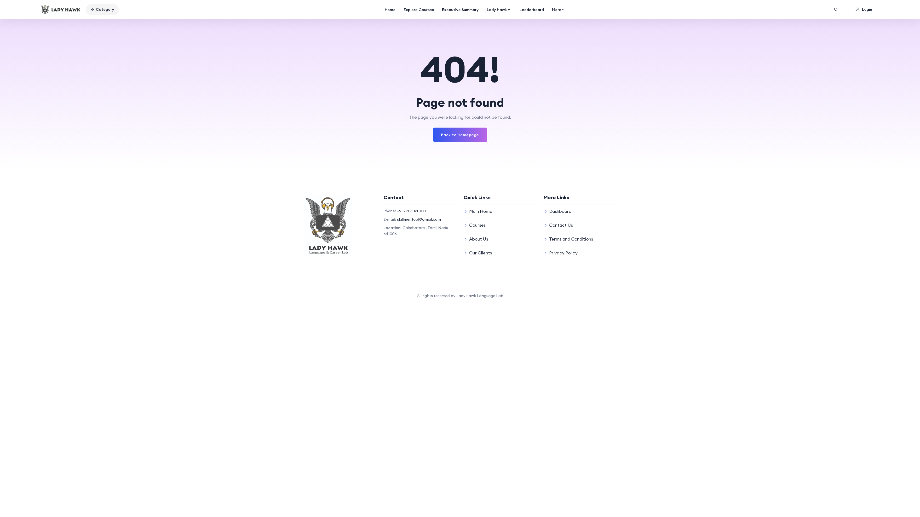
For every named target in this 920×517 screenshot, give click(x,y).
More (556, 9)
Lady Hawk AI (499, 9)
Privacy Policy (563, 253)
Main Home (480, 211)
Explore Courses (419, 9)
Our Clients (480, 253)
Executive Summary (460, 9)
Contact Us (561, 225)
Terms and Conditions (571, 239)
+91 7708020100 (411, 210)
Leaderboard (532, 9)
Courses (477, 225)
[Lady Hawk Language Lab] (61, 10)
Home (390, 9)
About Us (478, 239)
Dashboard (560, 211)
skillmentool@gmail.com (419, 219)
